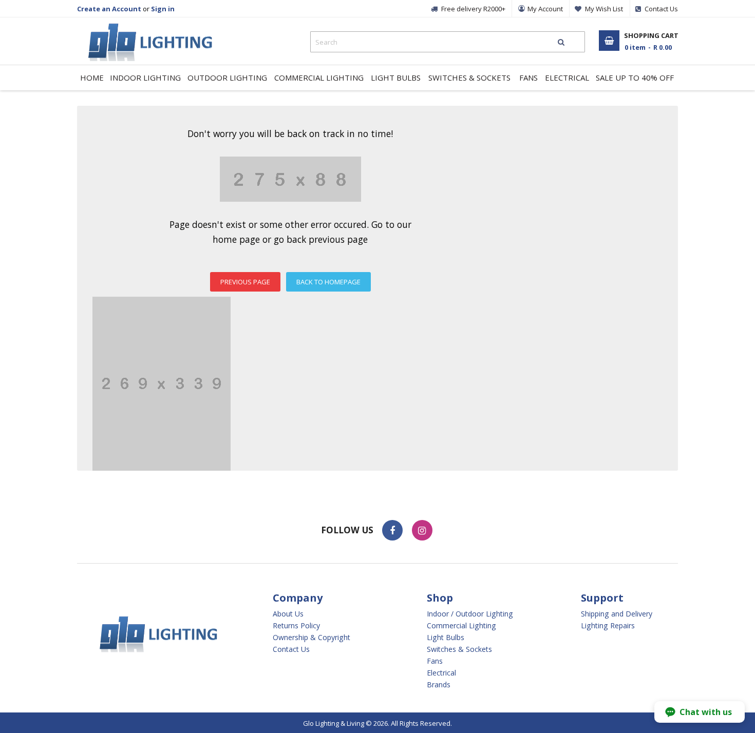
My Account (545, 8)
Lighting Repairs (608, 625)
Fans (435, 661)
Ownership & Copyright (311, 637)
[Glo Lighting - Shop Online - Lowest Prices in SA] (145, 25)
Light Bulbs (445, 637)
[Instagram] (422, 530)
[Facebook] (392, 530)
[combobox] (447, 41)
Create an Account (109, 8)
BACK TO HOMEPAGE (328, 281)
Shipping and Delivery (616, 614)
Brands (438, 684)
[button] (699, 712)
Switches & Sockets (459, 649)
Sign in (163, 8)
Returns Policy (296, 625)
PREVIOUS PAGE (245, 281)
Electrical (441, 673)
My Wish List (604, 8)
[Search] (561, 42)
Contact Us (291, 649)
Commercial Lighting (461, 625)
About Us (288, 614)
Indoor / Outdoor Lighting (470, 614)
